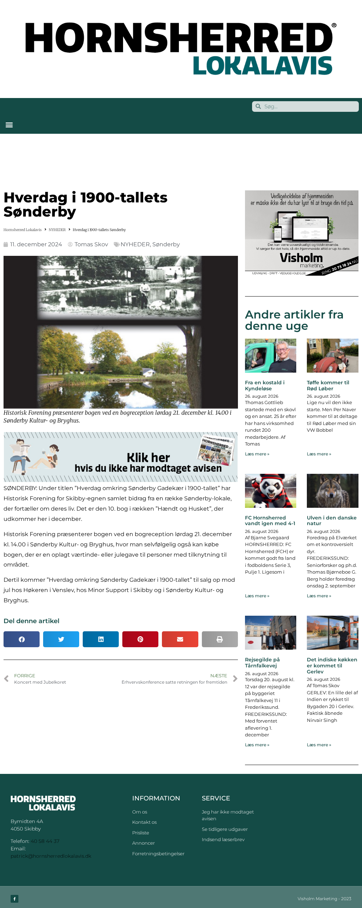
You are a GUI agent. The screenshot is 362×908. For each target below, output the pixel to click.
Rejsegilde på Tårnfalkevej (262, 662)
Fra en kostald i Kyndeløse (265, 385)
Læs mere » (257, 453)
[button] (9, 125)
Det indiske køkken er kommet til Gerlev (332, 665)
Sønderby (166, 244)
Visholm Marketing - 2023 (324, 898)
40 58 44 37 (45, 841)
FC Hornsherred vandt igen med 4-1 (270, 521)
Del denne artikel (31, 621)
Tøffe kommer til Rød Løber (328, 385)
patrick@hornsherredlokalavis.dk (51, 856)
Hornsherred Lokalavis (23, 230)
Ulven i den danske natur (332, 521)
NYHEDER (57, 230)
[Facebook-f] (14, 899)
